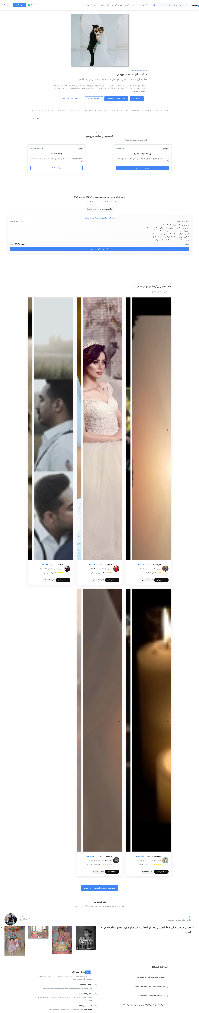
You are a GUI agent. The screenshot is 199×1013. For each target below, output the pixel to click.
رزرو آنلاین (136, 98)
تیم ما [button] (133, 5)
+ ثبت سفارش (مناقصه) (116, 98)
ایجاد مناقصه (56, 168)
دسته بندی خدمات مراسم (139, 70)
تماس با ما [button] (88, 5)
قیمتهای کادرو (87, 1009)
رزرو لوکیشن (118, 5)
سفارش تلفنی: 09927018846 (69, 98)
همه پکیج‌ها (91, 209)
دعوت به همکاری (147, 580)
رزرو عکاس (19, 5)
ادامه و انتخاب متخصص (99, 249)
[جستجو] (154, 5)
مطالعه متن (36, 119)
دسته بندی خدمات (143, 5)
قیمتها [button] (127, 5)
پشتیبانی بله (34, 5)
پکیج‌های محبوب (106, 209)
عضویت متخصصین (99, 5)
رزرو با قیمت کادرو (142, 168)
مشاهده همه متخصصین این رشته (99, 888)
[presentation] (193, 927)
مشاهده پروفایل (161, 580)
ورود (7, 5)
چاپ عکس (110, 5)
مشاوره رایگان (93, 98)
